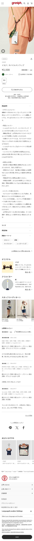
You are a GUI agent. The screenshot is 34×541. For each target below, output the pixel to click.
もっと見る (28, 415)
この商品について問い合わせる (20, 251)
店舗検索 (4, 493)
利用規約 (4, 499)
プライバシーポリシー (8, 503)
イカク (4, 62)
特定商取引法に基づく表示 (9, 507)
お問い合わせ (5, 484)
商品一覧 (27, 272)
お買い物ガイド (6, 489)
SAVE (17, 537)
